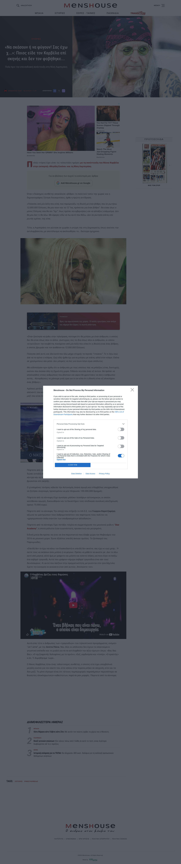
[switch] (121, 429)
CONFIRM (72, 465)
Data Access (90, 474)
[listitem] (90, 424)
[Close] (133, 390)
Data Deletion (76, 474)
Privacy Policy (104, 474)
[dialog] (90, 432)
